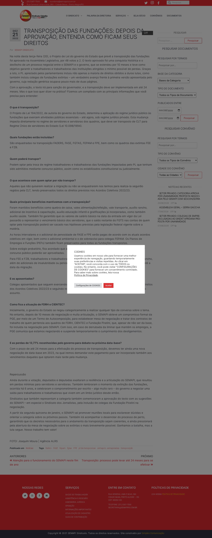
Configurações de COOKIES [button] (88, 285)
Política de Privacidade (86, 275)
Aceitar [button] (108, 285)
